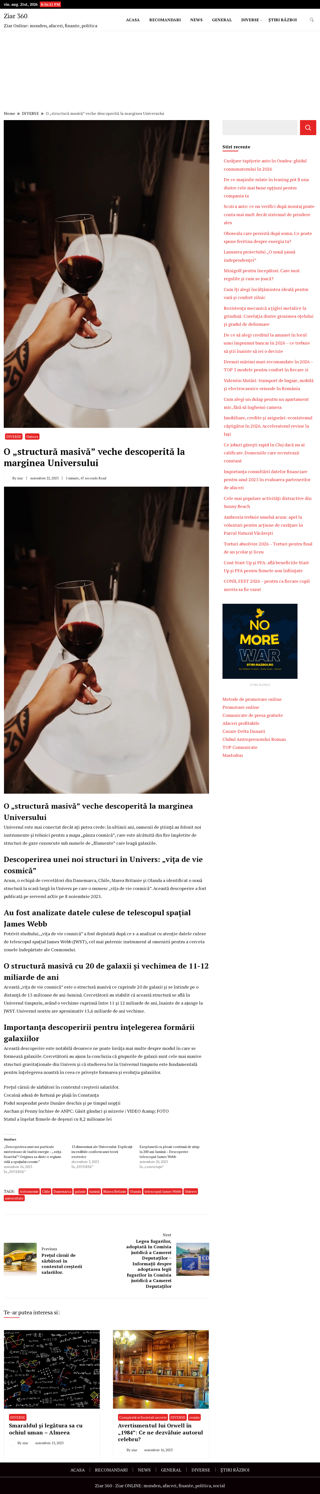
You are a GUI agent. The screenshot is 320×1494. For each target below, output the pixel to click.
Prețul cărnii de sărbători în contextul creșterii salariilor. (61, 1087)
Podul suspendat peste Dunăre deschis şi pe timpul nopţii (62, 1103)
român (194, 1417)
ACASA (133, 20)
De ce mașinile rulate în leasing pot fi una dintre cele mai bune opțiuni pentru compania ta (266, 187)
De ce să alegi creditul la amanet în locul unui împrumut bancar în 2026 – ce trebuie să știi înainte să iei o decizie (267, 343)
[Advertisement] (160, 72)
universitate (14, 1198)
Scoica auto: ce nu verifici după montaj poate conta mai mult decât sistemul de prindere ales (269, 214)
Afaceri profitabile (241, 723)
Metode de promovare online (252, 699)
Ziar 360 (16, 16)
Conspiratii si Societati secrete (143, 1417)
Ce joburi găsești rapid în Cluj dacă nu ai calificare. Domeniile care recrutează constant (264, 453)
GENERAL (222, 20)
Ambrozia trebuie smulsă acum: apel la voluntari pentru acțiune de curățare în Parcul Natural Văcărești (263, 525)
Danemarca (62, 1191)
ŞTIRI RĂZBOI (282, 20)
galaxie (80, 1191)
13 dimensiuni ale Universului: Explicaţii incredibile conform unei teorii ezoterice (102, 1151)
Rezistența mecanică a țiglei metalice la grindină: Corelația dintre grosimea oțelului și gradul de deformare (269, 316)
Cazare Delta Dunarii (243, 731)
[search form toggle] (311, 20)
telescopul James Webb (162, 1191)
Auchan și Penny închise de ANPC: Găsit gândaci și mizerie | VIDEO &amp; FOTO (86, 1111)
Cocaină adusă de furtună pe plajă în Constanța (51, 1095)
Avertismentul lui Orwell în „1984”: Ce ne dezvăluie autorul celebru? (160, 1432)
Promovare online (240, 707)
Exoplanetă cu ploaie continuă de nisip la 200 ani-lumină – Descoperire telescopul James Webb (170, 1151)
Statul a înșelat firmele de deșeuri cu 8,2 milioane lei (58, 1119)
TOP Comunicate (240, 747)
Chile (46, 1191)
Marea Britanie (114, 1191)
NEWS (196, 20)
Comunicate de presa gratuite (252, 715)
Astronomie (29, 1191)
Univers (32, 436)
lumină (94, 1191)
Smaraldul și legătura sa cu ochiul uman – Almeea (45, 1429)
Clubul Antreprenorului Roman (254, 739)
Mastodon (232, 755)
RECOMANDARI (165, 20)
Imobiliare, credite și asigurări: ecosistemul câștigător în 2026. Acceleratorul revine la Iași (268, 426)
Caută (308, 127)
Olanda (135, 1191)
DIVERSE (250, 20)
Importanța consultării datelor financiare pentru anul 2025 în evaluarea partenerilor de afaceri (267, 479)
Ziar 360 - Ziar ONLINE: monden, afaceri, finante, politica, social (160, 1485)
